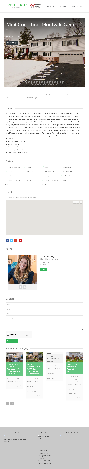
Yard (64, 180)
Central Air (30, 167)
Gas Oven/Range (50, 171)
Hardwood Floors (68, 171)
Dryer (10, 171)
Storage (47, 176)
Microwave (30, 176)
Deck (46, 167)
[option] (44, 52)
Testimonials (74, 6)
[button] (44, 214)
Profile (43, 270)
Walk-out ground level (12, 182)
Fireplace (29, 171)
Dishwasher (67, 167)
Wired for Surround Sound (49, 182)
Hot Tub (11, 176)
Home (49, 6)
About (55, 6)
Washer (29, 180)
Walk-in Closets (68, 176)
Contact (82, 6)
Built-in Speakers (14, 167)
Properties (63, 6)
